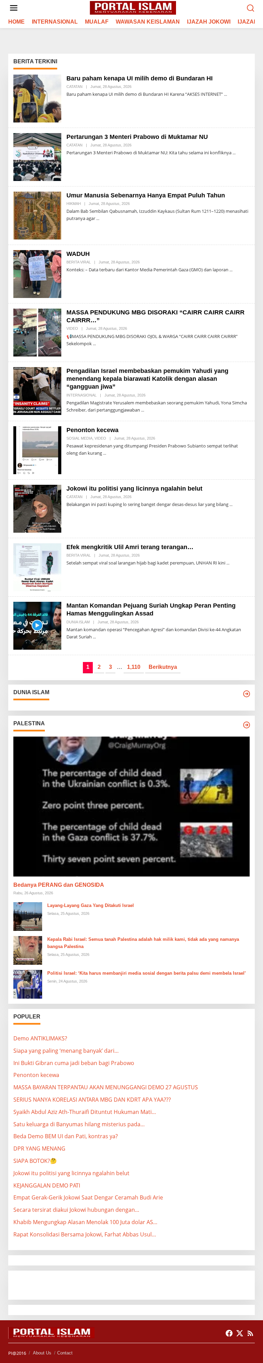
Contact (65, 1352)
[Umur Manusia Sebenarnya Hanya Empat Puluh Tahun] (97, 218)
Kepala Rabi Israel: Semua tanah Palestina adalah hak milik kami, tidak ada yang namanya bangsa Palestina (143, 943)
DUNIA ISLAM (78, 622)
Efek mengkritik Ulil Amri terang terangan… (129, 547)
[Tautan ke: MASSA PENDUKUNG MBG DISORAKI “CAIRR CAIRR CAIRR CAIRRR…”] (37, 332)
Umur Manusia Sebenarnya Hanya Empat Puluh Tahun (145, 195)
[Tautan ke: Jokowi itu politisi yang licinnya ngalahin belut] (37, 508)
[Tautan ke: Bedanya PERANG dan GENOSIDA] (131, 807)
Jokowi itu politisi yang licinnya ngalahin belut (134, 488)
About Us (42, 1352)
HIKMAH (73, 204)
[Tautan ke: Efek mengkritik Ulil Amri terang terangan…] (37, 566)
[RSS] (250, 1333)
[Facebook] (229, 1333)
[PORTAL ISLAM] (133, 7)
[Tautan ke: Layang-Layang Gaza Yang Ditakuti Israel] (27, 916)
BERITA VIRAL (78, 262)
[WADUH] (231, 270)
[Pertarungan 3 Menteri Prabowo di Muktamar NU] (234, 153)
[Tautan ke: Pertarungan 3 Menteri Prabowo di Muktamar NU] (37, 156)
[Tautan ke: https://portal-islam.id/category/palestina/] (246, 725)
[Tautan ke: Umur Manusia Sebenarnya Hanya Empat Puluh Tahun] (37, 215)
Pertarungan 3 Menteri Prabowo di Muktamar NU (137, 136)
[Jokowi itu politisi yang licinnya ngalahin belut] (231, 504)
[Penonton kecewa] (104, 453)
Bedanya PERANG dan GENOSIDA (58, 885)
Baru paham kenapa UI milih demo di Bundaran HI (139, 78)
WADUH (78, 253)
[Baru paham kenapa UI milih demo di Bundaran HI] (225, 94)
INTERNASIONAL (81, 395)
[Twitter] (239, 1333)
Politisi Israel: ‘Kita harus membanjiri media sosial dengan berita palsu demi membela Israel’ (146, 973)
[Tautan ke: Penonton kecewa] (37, 449)
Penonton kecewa (92, 430)
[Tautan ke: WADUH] (37, 273)
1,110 (133, 667)
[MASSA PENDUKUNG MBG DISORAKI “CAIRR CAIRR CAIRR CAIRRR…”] (94, 344)
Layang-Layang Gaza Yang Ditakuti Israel (90, 905)
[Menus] (13, 8)
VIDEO (72, 328)
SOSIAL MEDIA (79, 438)
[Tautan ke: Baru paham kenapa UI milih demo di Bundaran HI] (37, 98)
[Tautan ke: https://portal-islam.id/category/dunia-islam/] (246, 694)
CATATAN (74, 87)
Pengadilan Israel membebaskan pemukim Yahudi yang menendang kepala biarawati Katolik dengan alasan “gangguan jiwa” (147, 378)
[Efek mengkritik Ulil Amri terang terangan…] (227, 563)
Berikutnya (163, 667)
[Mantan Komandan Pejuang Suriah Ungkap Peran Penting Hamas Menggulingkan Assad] (94, 637)
